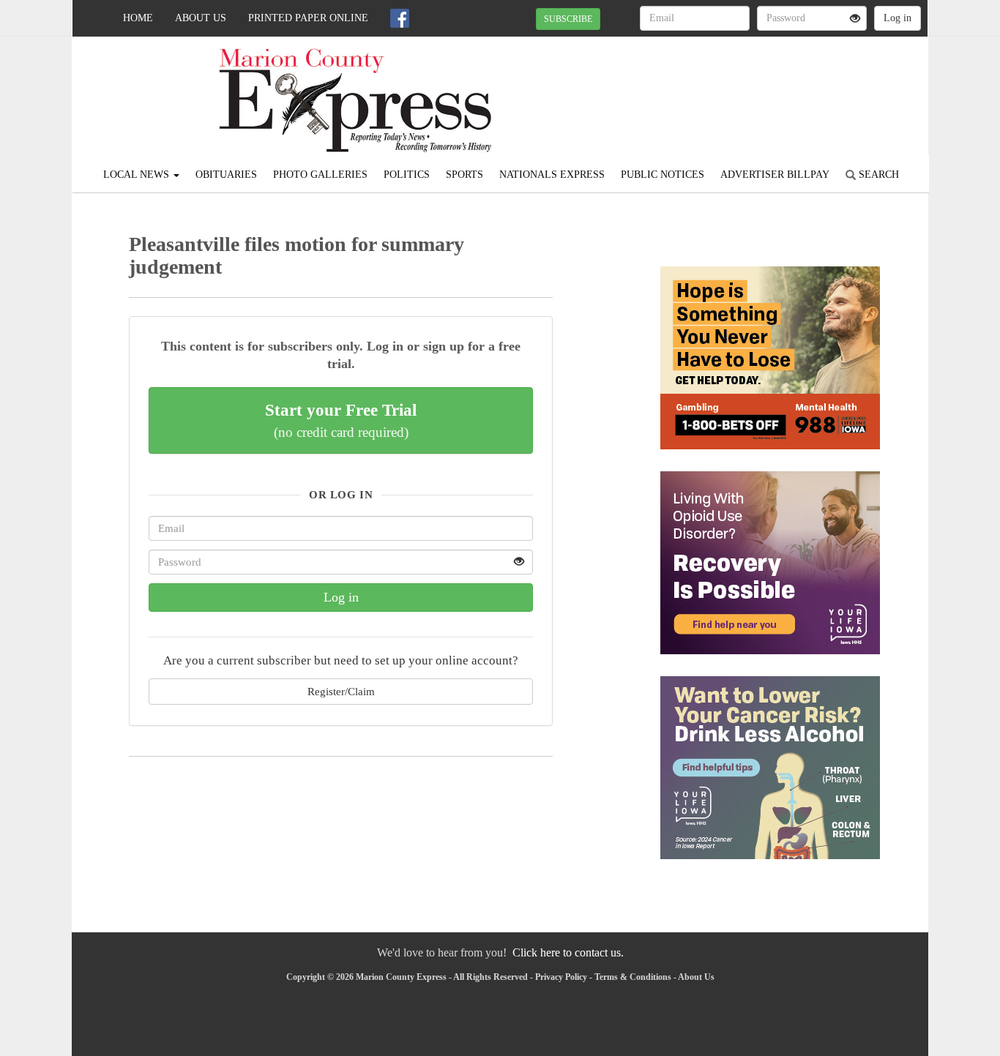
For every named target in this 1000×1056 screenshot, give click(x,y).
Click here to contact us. (568, 952)
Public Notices (662, 174)
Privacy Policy (561, 977)
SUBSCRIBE (568, 19)
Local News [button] (137, 174)
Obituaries (226, 174)
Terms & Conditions (632, 977)
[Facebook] (399, 18)
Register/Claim (341, 691)
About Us (200, 17)
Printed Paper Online (308, 17)
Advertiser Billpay (774, 174)
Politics (407, 174)
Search (877, 174)
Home (138, 17)
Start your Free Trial (341, 420)
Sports (464, 174)
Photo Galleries (320, 174)
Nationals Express (552, 174)
